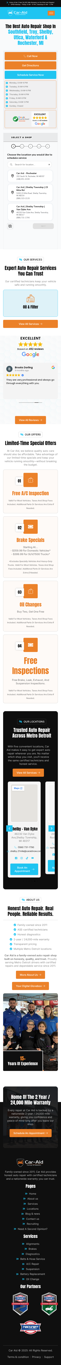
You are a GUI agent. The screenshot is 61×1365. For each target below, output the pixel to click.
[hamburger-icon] (51, 13)
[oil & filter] (30, 298)
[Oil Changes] (30, 591)
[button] (9, 828)
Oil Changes (30, 604)
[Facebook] (16, 858)
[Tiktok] (27, 858)
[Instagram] (21, 858)
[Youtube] (32, 858)
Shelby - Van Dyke (24, 829)
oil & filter (30, 307)
